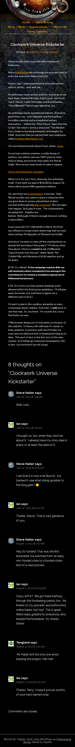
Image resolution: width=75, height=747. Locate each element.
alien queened (42, 204)
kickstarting (21, 72)
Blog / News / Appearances (27, 27)
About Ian (60, 27)
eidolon (54, 52)
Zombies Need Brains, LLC (29, 138)
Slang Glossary (37, 31)
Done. (60, 145)
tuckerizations (35, 193)
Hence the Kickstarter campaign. (26, 171)
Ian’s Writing (44, 22)
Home (26, 22)
